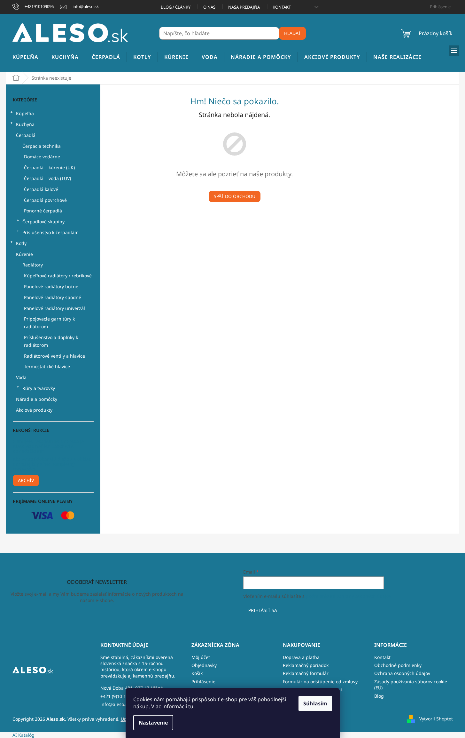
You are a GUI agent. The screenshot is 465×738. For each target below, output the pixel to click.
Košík (197, 673)
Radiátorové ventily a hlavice (54, 356)
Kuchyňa (25, 124)
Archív (26, 480)
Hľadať (292, 33)
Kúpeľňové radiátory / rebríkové (58, 276)
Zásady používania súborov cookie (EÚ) (410, 684)
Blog (379, 696)
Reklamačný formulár (306, 673)
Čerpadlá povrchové (45, 200)
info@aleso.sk (115, 704)
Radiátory (32, 265)
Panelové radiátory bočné (51, 286)
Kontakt (282, 7)
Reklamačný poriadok (306, 665)
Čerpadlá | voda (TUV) (47, 178)
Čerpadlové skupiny (43, 221)
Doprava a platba (301, 657)
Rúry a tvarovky (38, 388)
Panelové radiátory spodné (52, 297)
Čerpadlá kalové (41, 189)
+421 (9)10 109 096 (120, 696)
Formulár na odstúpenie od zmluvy (320, 681)
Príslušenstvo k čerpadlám (50, 232)
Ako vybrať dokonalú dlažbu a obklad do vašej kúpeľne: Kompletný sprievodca (52, 464)
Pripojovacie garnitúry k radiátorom (49, 322)
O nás (209, 7)
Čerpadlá (25, 135)
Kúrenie (24, 254)
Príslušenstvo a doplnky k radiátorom (51, 341)
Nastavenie (153, 722)
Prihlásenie (203, 681)
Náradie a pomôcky (36, 399)
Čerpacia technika (41, 146)
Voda (21, 377)
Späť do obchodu (234, 196)
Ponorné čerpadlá (43, 211)
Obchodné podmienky (398, 665)
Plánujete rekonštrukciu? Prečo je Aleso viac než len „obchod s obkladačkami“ (48, 446)
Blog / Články (175, 7)
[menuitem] (25, 57)
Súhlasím (315, 703)
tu (190, 706)
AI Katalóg (23, 735)
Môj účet (200, 657)
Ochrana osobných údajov (402, 673)
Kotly (21, 243)
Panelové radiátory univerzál (54, 308)
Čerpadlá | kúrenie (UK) (49, 167)
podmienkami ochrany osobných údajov (348, 596)
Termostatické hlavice (47, 366)
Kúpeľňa (25, 113)
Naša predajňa (244, 7)
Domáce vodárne (42, 157)
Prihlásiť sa (262, 610)
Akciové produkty (34, 410)
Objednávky (204, 665)
